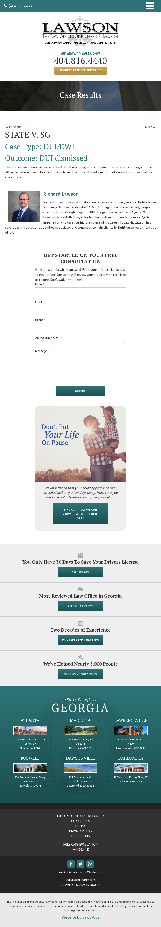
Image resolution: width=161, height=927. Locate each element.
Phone (40, 320)
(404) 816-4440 (22, 5)
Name (39, 284)
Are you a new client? (49, 337)
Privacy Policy (80, 831)
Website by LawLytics (80, 917)
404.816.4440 (80, 60)
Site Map (80, 826)
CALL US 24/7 (81, 572)
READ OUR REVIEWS (80, 606)
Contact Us (80, 821)
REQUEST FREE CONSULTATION (80, 70)
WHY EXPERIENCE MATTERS (80, 640)
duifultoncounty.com (81, 879)
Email (39, 302)
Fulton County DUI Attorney (80, 816)
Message (42, 351)
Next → (150, 127)
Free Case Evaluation (80, 844)
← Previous (13, 127)
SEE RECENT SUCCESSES (80, 674)
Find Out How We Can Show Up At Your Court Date (80, 513)
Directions (80, 836)
